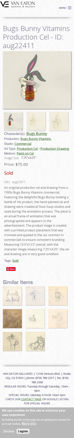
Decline (8, 431)
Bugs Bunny (36, 133)
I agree (23, 431)
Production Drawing (54, 149)
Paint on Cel (25, 153)
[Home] (17, 4)
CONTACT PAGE (31, 399)
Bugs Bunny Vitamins (35, 139)
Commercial (23, 144)
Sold (15, 261)
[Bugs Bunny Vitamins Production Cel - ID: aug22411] (14, 119)
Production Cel (27, 149)
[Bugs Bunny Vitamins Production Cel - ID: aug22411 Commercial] (37, 80)
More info (29, 423)
